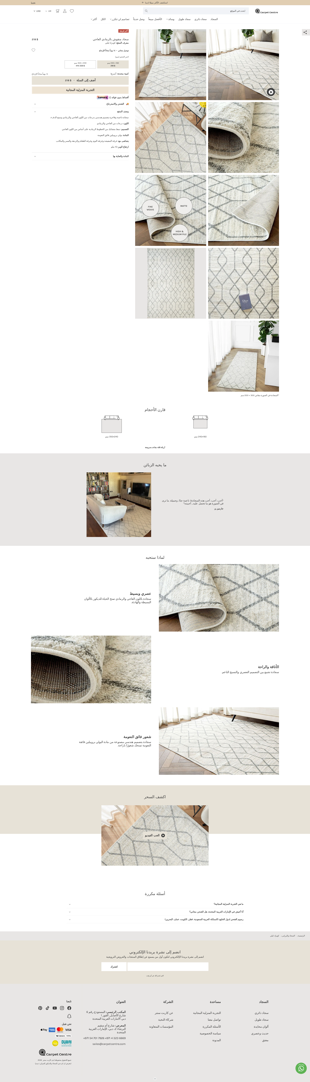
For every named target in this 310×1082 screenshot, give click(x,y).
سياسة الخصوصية (210, 1033)
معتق (265, 1040)
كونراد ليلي (274, 936)
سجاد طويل (262, 1019)
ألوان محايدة (261, 1026)
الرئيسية (301, 936)
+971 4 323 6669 (115, 1038)
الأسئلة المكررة (212, 1026)
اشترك (114, 966)
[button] (170, 18)
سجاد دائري (262, 1013)
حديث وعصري (260, 1033)
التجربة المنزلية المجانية (80, 90)
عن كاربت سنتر (164, 1013)
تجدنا (33, 2)
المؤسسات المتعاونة (161, 1026)
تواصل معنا (214, 1019)
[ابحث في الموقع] (146, 11)
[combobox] (195, 11)
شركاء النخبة (165, 1019)
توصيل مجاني (123, 50)
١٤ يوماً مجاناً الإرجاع (107, 50)
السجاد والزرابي (288, 936)
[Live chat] (301, 1068)
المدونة (216, 1040)
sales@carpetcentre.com (109, 1044)
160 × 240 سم (113, 64)
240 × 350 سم (80, 64)
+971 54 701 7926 (93, 1038)
